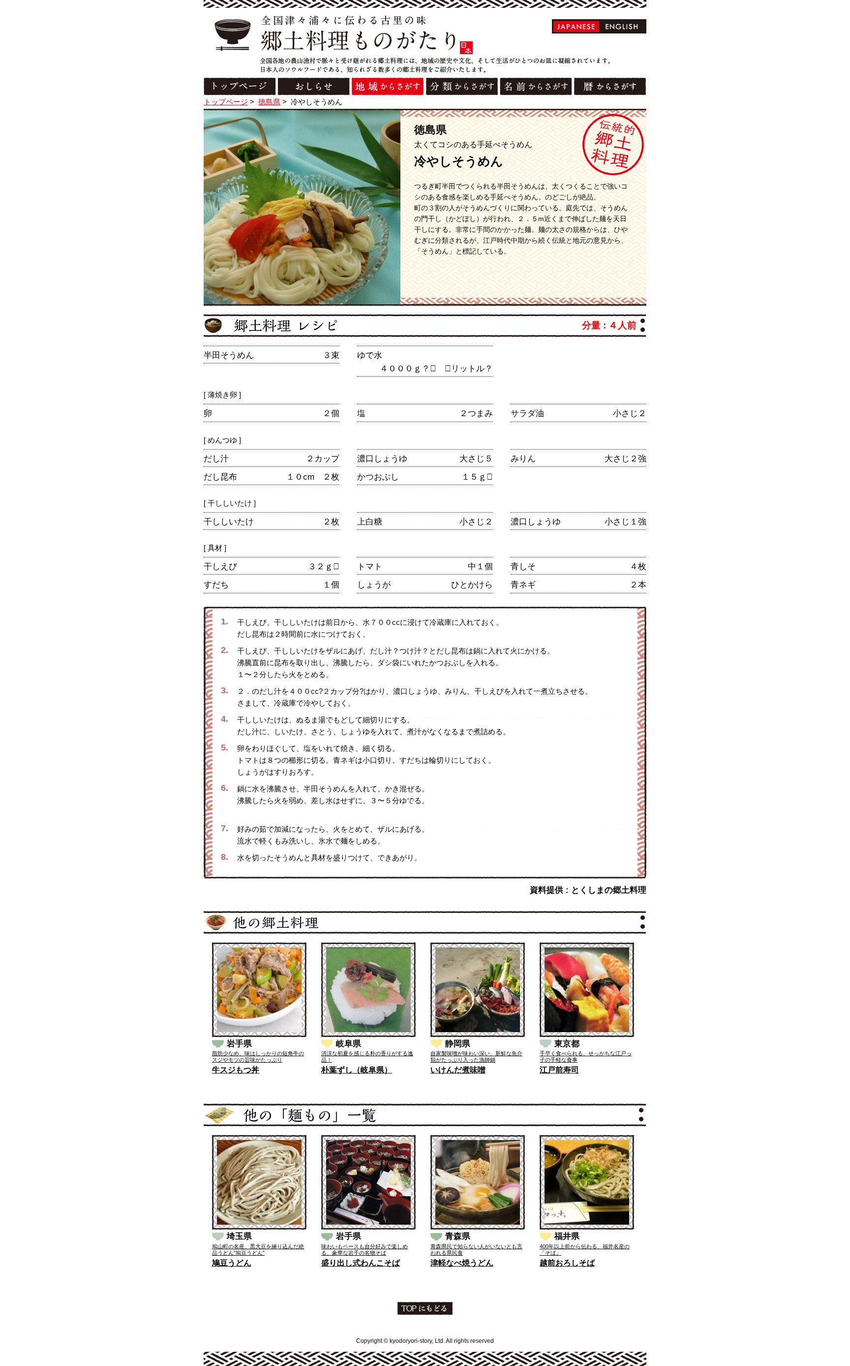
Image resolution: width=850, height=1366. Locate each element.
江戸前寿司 (559, 1070)
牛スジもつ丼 (235, 1070)
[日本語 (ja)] (576, 26)
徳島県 (269, 102)
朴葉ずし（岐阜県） (356, 1070)
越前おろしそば (567, 1263)
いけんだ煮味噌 (458, 1070)
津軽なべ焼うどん (461, 1263)
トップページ (226, 102)
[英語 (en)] (622, 26)
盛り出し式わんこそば (360, 1263)
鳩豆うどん (231, 1263)
